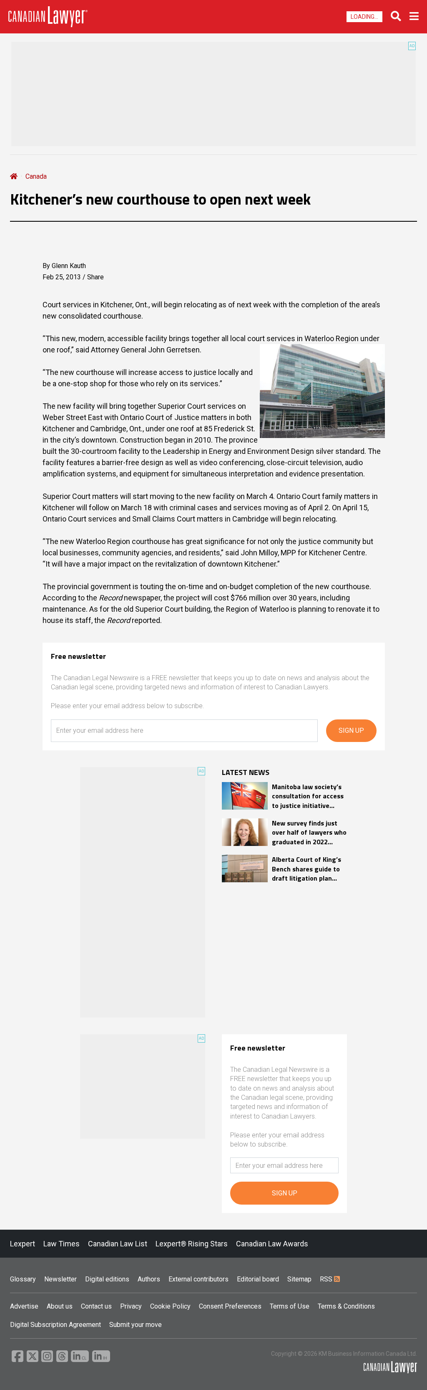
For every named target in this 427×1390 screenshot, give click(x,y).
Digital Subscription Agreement (55, 1325)
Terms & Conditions (346, 1306)
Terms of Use (289, 1306)
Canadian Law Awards (272, 1243)
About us (60, 1306)
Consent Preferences (230, 1306)
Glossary (23, 1279)
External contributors (198, 1279)
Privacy (131, 1306)
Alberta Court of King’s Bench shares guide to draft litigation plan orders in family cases (306, 869)
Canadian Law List (117, 1243)
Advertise (24, 1306)
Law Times (61, 1243)
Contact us (96, 1306)
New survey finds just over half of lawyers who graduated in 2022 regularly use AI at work (309, 832)
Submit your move (135, 1325)
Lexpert (22, 1243)
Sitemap (299, 1279)
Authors (149, 1279)
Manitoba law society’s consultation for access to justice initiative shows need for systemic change (308, 796)
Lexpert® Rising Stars (192, 1243)
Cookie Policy (170, 1306)
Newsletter (60, 1279)
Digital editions (107, 1279)
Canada (36, 176)
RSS (327, 1279)
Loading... (364, 16)
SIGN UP (351, 730)
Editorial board (258, 1279)
